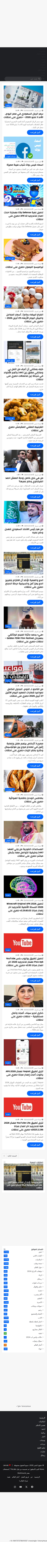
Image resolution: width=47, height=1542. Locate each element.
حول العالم (38, 1267)
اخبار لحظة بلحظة (35, 1322)
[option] (23, 1177)
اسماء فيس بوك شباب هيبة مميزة (25, 165)
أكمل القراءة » (35, 132)
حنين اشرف (37, 110)
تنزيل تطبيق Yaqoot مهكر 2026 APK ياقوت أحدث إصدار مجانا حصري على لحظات (24, 1074)
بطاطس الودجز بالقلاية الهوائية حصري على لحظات (26, 800)
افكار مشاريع (37, 1329)
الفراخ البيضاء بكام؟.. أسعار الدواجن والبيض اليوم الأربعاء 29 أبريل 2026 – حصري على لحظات (24, 318)
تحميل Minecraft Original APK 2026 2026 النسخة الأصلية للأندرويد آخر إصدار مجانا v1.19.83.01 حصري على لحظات (25, 908)
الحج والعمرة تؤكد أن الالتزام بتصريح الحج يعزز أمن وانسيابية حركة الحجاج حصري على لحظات (24, 583)
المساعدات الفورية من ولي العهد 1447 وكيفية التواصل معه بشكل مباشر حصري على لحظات (25, 852)
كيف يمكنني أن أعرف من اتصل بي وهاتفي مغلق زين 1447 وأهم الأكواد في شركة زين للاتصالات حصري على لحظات (23, 374)
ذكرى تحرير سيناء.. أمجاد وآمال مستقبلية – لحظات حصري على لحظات (27, 1016)
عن (31, 1477)
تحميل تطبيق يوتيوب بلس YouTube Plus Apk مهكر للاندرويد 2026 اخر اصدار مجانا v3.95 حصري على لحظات (24, 961)
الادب (40, 1318)
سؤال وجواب (37, 1341)
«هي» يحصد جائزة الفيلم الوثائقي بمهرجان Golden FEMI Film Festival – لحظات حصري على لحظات (24, 638)
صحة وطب (38, 1263)
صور (40, 1252)
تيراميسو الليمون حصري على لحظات (24, 267)
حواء (40, 1349)
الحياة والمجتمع (36, 1314)
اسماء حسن (37, 209)
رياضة (43, 59)
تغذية (40, 1291)
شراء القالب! (23, 1481)
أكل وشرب (38, 1294)
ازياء (40, 1275)
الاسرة (39, 1302)
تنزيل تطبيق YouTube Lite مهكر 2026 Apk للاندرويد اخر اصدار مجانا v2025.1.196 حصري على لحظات (23, 1126)
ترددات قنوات (37, 1283)
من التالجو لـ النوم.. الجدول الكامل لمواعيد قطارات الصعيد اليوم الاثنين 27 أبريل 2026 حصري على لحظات (24, 692)
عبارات (43, 73)
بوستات (42, 65)
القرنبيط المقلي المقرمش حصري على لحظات (25, 429)
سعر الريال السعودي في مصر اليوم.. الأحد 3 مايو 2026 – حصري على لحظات (23, 115)
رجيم (40, 1310)
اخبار (43, 62)
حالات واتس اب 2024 (34, 1337)
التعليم (39, 1298)
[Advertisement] (23, 23)
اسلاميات (42, 51)
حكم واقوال (38, 1287)
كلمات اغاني (37, 1256)
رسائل (43, 75)
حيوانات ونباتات (36, 1306)
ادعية (43, 57)
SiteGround (21, 1473)
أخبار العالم (38, 1345)
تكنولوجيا (39, 1325)
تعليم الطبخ (41, 70)
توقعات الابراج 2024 (34, 1271)
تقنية (40, 1333)
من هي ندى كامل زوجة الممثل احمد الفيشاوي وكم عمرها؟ (24, 480)
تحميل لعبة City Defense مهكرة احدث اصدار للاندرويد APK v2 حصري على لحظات (23, 215)
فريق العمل (25, 1477)
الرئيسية (42, 49)
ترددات (42, 67)
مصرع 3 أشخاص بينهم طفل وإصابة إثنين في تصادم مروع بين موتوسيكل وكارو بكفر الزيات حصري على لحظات (24, 747)
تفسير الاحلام (41, 54)
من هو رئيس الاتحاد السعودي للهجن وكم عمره (24, 531)
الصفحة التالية (12, 1156)
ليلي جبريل (38, 161)
